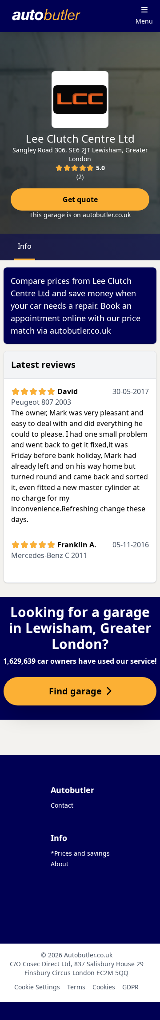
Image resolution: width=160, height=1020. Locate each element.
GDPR (130, 987)
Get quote (80, 199)
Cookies (103, 987)
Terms (76, 987)
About (59, 864)
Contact (62, 805)
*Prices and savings (80, 853)
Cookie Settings (37, 987)
